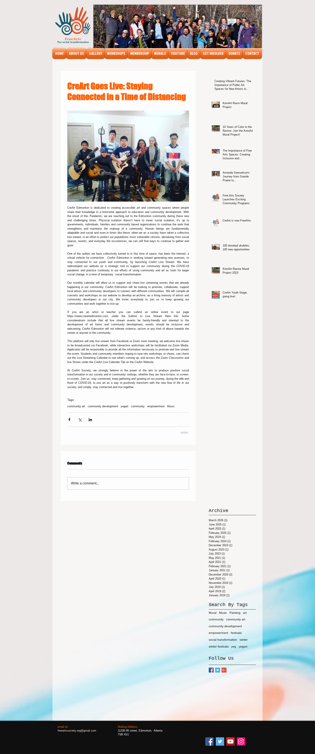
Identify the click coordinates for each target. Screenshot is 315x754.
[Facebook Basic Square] (211, 673)
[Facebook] (209, 745)
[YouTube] (230, 745)
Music (171, 406)
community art (76, 406)
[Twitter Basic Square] (217, 673)
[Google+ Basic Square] (224, 673)
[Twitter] (220, 745)
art (245, 616)
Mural (212, 616)
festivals (236, 636)
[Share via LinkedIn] (90, 420)
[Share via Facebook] (69, 420)
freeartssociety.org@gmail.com (77, 733)
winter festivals (219, 649)
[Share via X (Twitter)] (80, 420)
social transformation (223, 643)
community (138, 406)
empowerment (156, 406)
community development (103, 406)
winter (244, 643)
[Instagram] (241, 745)
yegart (124, 406)
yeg (233, 649)
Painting (235, 616)
